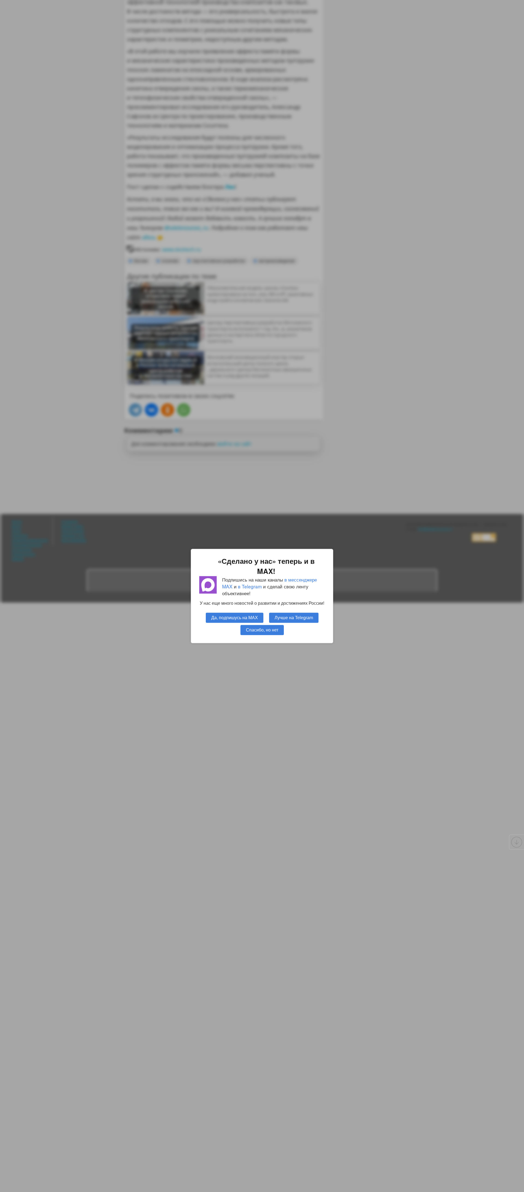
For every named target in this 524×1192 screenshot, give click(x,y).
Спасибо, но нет (262, 629)
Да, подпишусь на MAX (234, 617)
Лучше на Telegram (294, 617)
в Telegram (250, 586)
